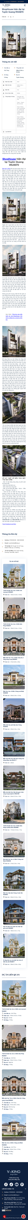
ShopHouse (9, 158)
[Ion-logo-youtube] (16, 1184)
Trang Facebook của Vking (9, 524)
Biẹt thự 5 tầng (6, 168)
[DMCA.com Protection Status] (6, 1210)
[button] (4, 42)
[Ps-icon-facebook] (6, 1184)
